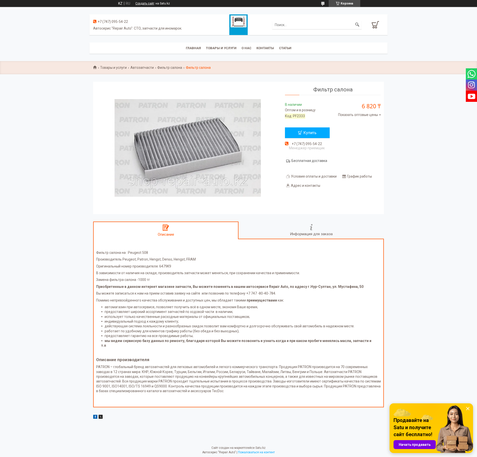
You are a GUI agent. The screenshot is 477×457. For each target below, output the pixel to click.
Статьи (285, 48)
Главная (193, 48)
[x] (101, 417)
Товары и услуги (221, 48)
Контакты (265, 48)
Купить (310, 132)
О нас (246, 48)
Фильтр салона (169, 68)
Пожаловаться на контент (256, 452)
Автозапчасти (142, 68)
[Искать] (357, 25)
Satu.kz (260, 448)
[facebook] (95, 417)
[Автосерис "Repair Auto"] (238, 24)
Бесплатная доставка (309, 161)
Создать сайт (144, 3)
